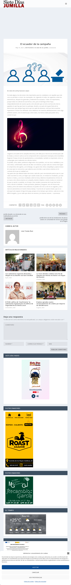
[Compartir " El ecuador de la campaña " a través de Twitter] (24, 205)
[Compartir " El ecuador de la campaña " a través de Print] (38, 205)
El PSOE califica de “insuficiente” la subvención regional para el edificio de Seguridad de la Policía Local (19, 303)
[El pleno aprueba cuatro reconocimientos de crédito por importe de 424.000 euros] (51, 290)
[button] (68, 553)
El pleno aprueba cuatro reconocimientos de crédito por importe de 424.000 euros (50, 303)
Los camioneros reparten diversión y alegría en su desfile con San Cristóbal (19, 274)
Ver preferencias (35, 577)
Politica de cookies (29, 581)
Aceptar (35, 567)
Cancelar (35, 572)
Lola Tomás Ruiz (27, 231)
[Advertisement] (35, 21)
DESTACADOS (29, 48)
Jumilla (46, 48)
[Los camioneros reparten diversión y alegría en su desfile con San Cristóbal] (20, 262)
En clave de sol (38, 48)
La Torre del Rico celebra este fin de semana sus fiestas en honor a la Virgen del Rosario (50, 275)
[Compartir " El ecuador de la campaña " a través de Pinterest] (27, 205)
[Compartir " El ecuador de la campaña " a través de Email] (35, 205)
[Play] (33, 396)
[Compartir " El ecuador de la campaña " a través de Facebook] (20, 205)
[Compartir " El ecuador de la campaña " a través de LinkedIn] (31, 205)
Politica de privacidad (40, 581)
